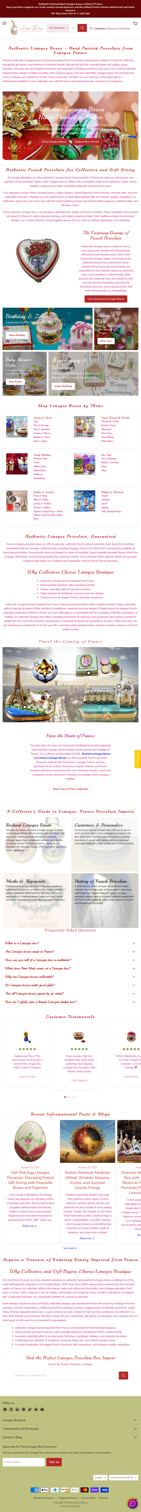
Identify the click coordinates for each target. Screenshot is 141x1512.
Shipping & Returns (68, 1497)
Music (104, 470)
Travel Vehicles (107, 437)
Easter (36, 462)
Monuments (106, 429)
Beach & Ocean (108, 425)
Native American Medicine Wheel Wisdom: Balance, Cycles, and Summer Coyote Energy (87, 1180)
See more (69, 1248)
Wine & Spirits (40, 441)
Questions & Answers (44, 1497)
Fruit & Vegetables (42, 429)
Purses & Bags (40, 495)
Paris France (106, 433)
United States (107, 441)
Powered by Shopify (70, 1506)
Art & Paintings (108, 458)
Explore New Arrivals (87, 141)
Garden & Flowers (42, 433)
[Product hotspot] (36, 664)
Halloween (38, 474)
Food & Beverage (41, 425)
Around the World (109, 421)
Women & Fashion (42, 507)
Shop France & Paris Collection (70, 789)
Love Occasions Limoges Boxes (106, 299)
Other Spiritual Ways (111, 511)
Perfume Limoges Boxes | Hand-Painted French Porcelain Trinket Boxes (48, 515)
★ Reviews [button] (138, 759)
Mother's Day (40, 466)
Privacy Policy (89, 1497)
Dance (104, 466)
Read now (29, 1226)
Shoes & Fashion (41, 499)
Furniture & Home (42, 437)
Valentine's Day (40, 458)
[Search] (82, 28)
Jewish (104, 503)
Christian (105, 499)
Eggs (36, 421)
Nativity (105, 507)
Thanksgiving (39, 478)
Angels (104, 495)
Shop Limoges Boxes (54, 141)
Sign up (54, 1462)
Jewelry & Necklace (42, 503)
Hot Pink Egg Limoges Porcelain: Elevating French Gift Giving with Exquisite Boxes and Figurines (30, 1180)
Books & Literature (110, 462)
